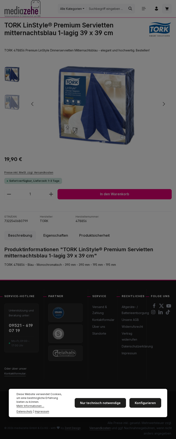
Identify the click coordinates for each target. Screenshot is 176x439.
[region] (88, 104)
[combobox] (106, 9)
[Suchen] (130, 9)
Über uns (98, 326)
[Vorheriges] (32, 103)
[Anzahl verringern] (9, 194)
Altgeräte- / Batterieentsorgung (135, 310)
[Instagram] (153, 313)
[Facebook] (154, 307)
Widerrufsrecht (132, 326)
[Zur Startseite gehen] (22, 8)
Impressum (129, 353)
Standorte (99, 333)
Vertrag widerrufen (129, 336)
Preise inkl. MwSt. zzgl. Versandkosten (28, 172)
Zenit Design (73, 428)
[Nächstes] (163, 103)
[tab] (20, 235)
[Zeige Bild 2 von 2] (103, 141)
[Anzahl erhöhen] (51, 194)
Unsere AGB (130, 320)
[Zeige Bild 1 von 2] (95, 141)
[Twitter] (162, 307)
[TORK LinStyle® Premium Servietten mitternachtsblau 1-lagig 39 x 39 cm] (98, 104)
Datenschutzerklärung (137, 346)
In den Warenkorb (114, 194)
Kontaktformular (15, 373)
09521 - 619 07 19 (21, 328)
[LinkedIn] (161, 313)
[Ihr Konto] (156, 9)
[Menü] (144, 9)
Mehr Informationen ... (30, 405)
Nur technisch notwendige (100, 403)
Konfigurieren (145, 403)
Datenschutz (24, 411)
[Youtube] (168, 307)
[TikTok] (167, 313)
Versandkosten (100, 428)
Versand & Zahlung (99, 310)
